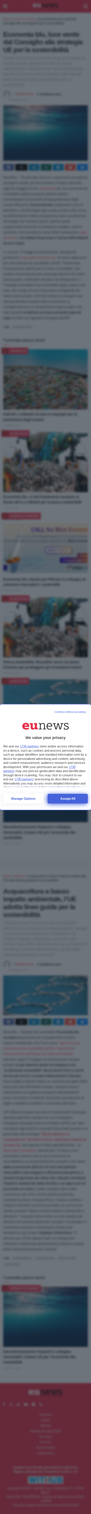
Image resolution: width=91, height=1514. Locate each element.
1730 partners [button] (29, 746)
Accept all (67, 798)
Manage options (23, 798)
